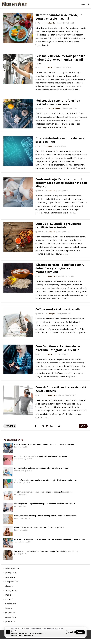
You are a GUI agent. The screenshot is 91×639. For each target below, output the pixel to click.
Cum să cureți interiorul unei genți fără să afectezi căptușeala (40, 456)
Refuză (70, 632)
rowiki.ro (9, 599)
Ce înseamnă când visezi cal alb (57, 309)
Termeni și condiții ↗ (37, 633)
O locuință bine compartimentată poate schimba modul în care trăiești (44, 504)
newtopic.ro (10, 577)
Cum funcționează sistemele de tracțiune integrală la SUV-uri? (57, 348)
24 (43, 426)
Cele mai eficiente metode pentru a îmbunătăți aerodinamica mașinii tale (60, 59)
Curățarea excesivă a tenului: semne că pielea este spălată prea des (43, 492)
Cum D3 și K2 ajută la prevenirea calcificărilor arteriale (58, 225)
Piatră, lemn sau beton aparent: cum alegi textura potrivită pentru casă (45, 515)
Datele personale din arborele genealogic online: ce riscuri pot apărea (44, 444)
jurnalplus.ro (10, 572)
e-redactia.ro (10, 603)
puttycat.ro (10, 621)
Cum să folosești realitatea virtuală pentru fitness (60, 389)
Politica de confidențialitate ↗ (22, 635)
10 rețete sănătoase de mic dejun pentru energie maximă (58, 16)
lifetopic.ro (10, 595)
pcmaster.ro (10, 617)
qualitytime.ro (11, 590)
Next (82, 426)
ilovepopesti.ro (11, 581)
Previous (10, 426)
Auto (50, 67)
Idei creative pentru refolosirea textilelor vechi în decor (57, 102)
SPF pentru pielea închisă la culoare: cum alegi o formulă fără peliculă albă (45, 551)
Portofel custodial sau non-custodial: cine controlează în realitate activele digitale (49, 539)
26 (51, 426)
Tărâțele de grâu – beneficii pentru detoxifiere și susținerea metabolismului (60, 268)
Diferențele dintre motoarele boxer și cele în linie (60, 140)
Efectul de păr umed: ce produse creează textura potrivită (39, 527)
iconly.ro (9, 608)
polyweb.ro (10, 612)
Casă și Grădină (54, 108)
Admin (40, 23)
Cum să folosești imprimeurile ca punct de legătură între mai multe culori (45, 480)
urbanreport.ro (12, 568)
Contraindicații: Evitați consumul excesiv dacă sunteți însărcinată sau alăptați (61, 182)
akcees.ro (9, 586)
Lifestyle (51, 23)
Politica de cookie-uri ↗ (20, 633)
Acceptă (80, 632)
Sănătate (51, 191)
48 (59, 426)
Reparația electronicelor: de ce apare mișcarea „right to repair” (41, 468)
